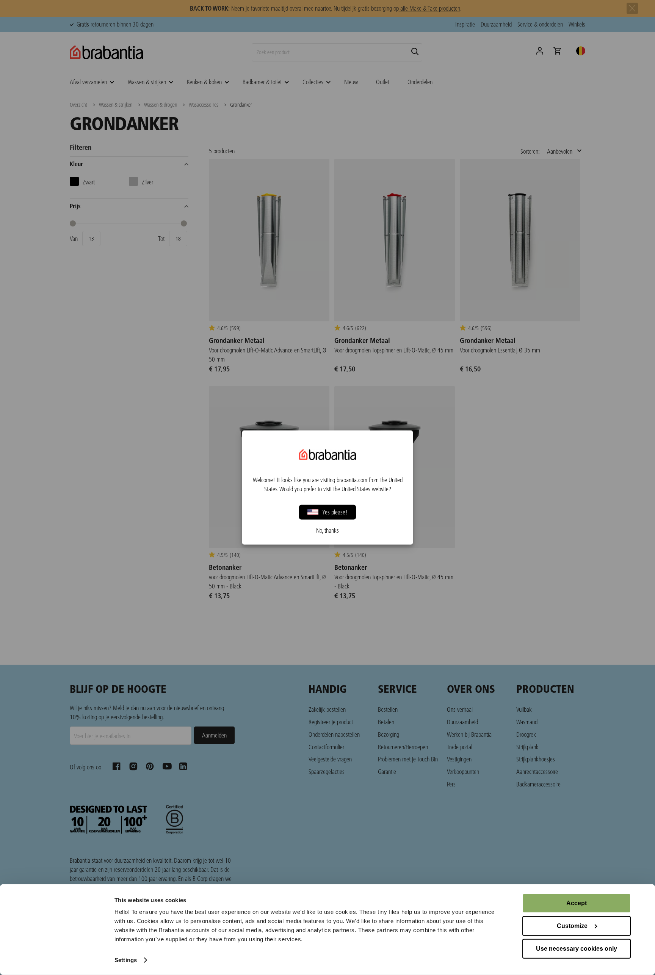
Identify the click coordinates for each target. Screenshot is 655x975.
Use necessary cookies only (576, 948)
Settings (125, 960)
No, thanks (327, 530)
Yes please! (335, 512)
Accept (576, 903)
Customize (572, 926)
